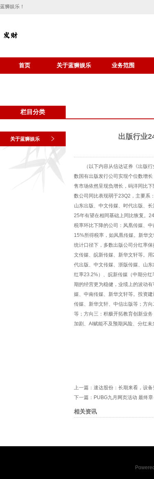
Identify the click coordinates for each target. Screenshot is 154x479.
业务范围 (123, 65)
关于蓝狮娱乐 (74, 65)
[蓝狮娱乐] (10, 43)
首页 (24, 65)
